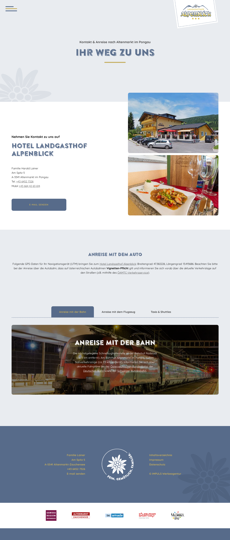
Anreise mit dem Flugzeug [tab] (118, 311)
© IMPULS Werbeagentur (165, 473)
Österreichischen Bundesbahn (129, 366)
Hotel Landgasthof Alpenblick (118, 263)
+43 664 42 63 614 (29, 186)
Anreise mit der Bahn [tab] (72, 311)
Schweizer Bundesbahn (131, 370)
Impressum (156, 459)
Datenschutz (157, 464)
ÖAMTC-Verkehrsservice (133, 272)
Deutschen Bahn (93, 370)
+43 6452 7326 (24, 181)
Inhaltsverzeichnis (160, 455)
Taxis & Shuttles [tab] (161, 311)
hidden (153, 469)
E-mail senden (76, 473)
